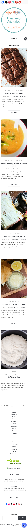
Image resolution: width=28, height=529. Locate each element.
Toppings (14, 433)
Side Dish (14, 426)
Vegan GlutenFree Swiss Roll (14, 236)
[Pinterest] (16, 2)
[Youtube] (19, 2)
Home (14, 442)
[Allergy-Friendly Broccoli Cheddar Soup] (14, 138)
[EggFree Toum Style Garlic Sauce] (14, 278)
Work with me (14, 454)
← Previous (5, 405)
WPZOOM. (14, 525)
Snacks (20, 90)
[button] (14, 39)
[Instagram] (9, 2)
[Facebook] (3, 2)
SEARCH (14, 514)
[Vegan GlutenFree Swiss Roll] (14, 210)
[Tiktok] (13, 2)
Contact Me (14, 449)
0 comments (23, 96)
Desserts (8, 90)
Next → (24, 405)
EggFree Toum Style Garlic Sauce (14, 304)
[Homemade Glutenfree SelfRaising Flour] (14, 349)
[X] (6, 2)
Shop (14, 451)
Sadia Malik (15, 96)
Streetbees (7, 488)
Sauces (17, 301)
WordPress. (10, 524)
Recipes (14, 90)
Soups (21, 160)
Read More (14, 112)
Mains (14, 416)
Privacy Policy (14, 444)
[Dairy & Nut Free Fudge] (14, 67)
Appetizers (8, 160)
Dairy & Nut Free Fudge (14, 93)
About (14, 446)
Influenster (14, 486)
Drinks (14, 431)
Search (21, 518)
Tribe (14, 484)
